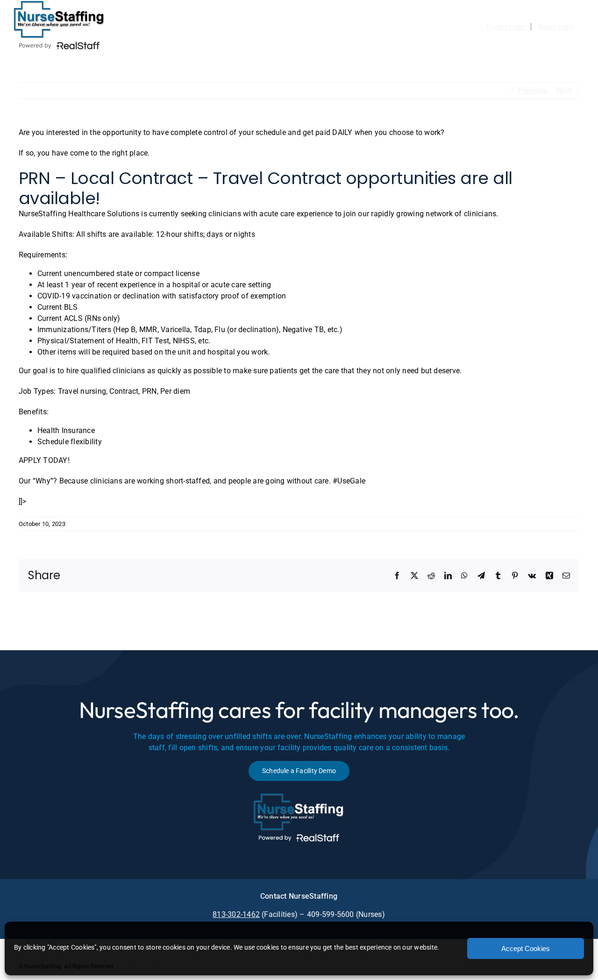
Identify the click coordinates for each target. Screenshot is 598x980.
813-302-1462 (236, 914)
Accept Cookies (525, 948)
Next (564, 90)
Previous (533, 90)
